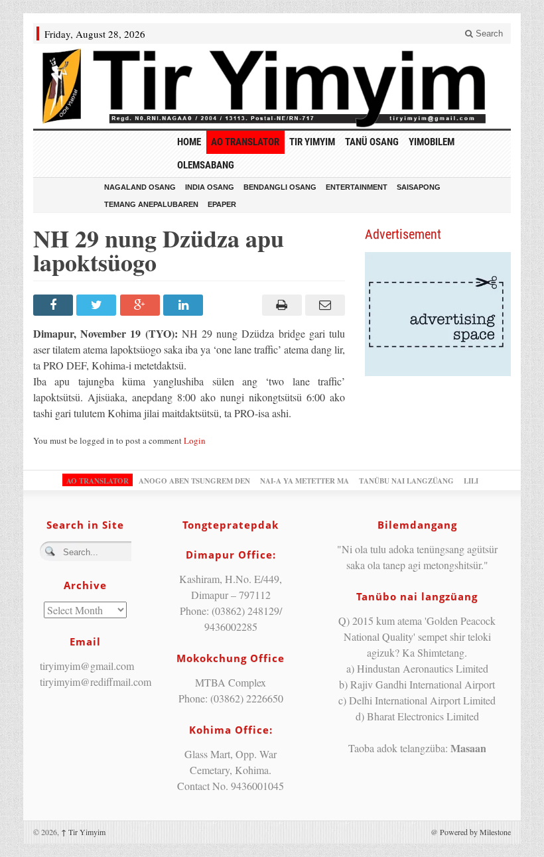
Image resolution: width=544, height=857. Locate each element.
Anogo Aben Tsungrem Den (194, 481)
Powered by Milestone (475, 831)
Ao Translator (245, 142)
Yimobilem (431, 142)
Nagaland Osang (140, 187)
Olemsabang (205, 165)
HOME (189, 142)
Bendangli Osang (279, 187)
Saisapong (419, 187)
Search (488, 33)
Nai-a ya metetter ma (304, 481)
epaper (222, 204)
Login (195, 440)
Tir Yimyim (312, 142)
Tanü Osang (372, 142)
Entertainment (356, 187)
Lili (471, 481)
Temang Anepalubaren (151, 204)
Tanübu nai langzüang (406, 481)
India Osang (209, 187)
